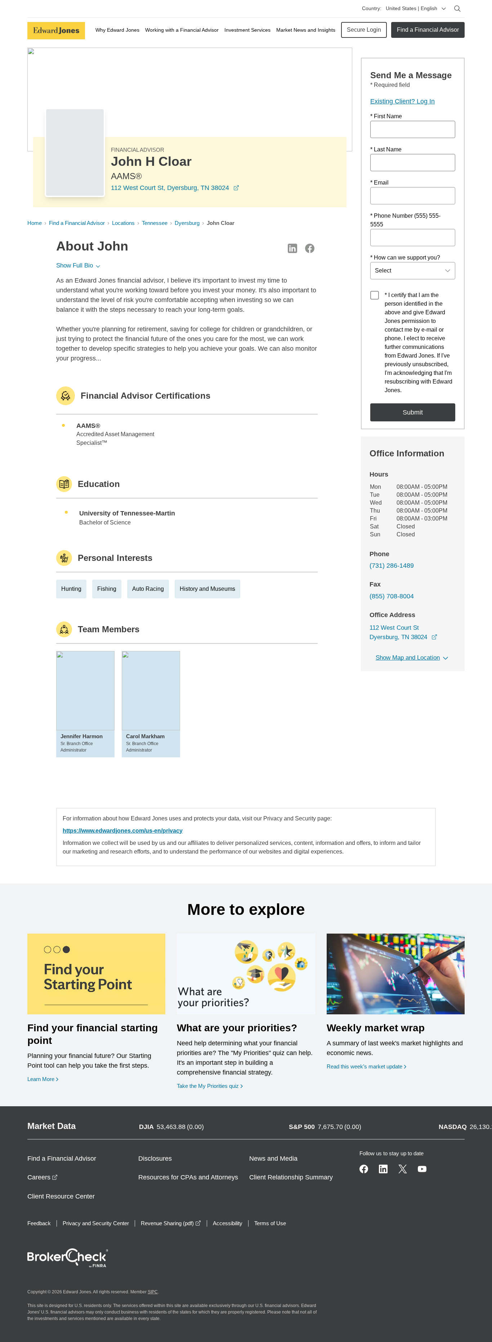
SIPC (153, 1291)
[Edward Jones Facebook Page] (363, 1169)
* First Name (386, 116)
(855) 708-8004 (392, 596)
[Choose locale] (443, 8)
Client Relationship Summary (291, 1177)
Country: (371, 8)
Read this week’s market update (364, 1066)
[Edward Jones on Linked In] (383, 1169)
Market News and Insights (305, 30)
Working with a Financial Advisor (182, 30)
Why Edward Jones (117, 30)
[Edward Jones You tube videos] (422, 1169)
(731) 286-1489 (392, 565)
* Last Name (386, 149)
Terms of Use (270, 1223)
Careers (42, 1177)
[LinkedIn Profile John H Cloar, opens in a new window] (292, 248)
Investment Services (247, 30)
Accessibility (227, 1223)
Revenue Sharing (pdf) (171, 1223)
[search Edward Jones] (457, 8)
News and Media (273, 1158)
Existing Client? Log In (402, 101)
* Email (379, 183)
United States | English (411, 8)
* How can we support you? (405, 257)
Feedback (39, 1223)
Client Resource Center (61, 1196)
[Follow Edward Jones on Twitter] (402, 1169)
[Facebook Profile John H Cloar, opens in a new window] (310, 248)
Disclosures (155, 1158)
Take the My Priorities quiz (210, 1085)
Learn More (42, 1079)
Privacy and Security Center (96, 1223)
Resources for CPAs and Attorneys (188, 1177)
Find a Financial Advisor (428, 30)
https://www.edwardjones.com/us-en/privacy (123, 831)
